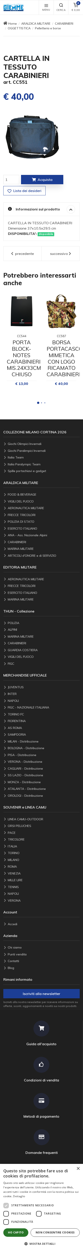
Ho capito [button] (16, 1232)
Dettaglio (19, 1196)
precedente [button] (24, 253)
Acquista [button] (45, 179)
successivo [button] (59, 253)
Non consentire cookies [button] (55, 1232)
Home (12, 24)
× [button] (78, 1168)
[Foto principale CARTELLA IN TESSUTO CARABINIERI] (32, 137)
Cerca (61, 10)
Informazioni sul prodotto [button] (38, 209)
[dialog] (41, 1207)
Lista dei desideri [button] (26, 190)
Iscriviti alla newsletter (41, 993)
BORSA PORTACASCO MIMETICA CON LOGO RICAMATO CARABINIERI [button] (65, 358)
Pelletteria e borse (48, 28)
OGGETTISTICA (19, 28)
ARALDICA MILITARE (35, 24)
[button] (15, 7)
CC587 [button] (61, 336)
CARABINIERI (64, 24)
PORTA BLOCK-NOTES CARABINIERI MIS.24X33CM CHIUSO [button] (24, 358)
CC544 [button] (21, 336)
